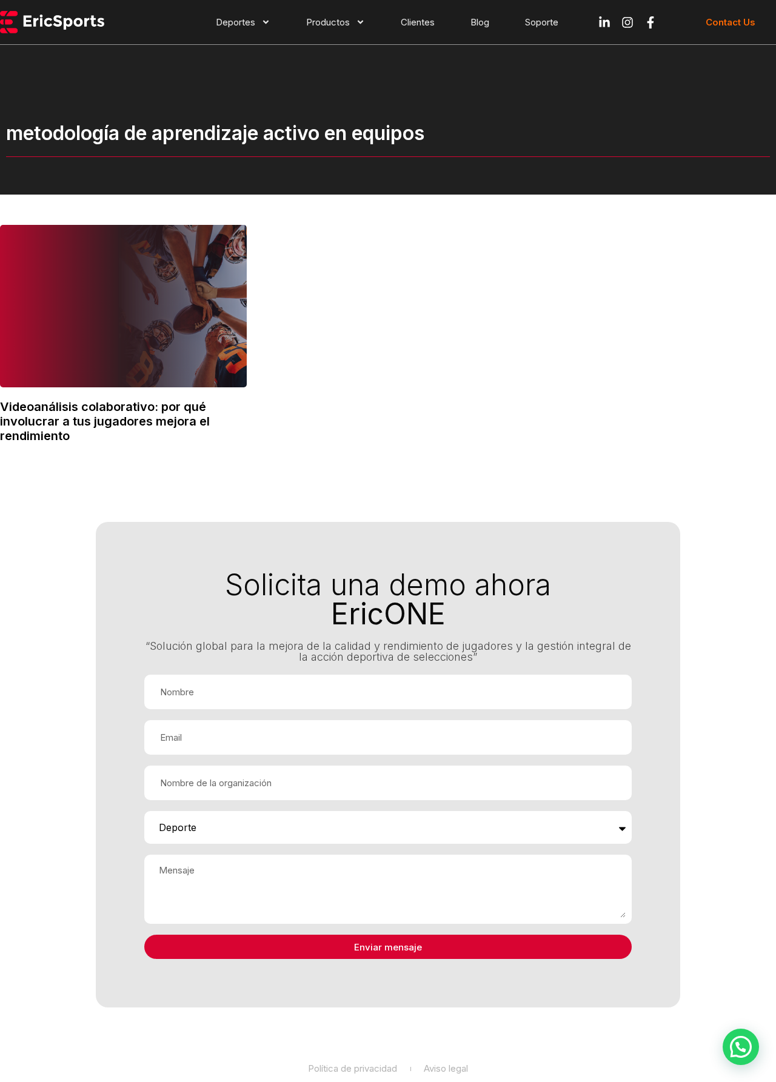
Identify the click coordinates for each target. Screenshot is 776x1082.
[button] (741, 1047)
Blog (479, 22)
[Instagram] (627, 22)
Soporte (541, 22)
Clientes (418, 22)
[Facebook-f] (650, 22)
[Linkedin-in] (604, 22)
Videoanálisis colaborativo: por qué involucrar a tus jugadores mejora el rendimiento (105, 421)
